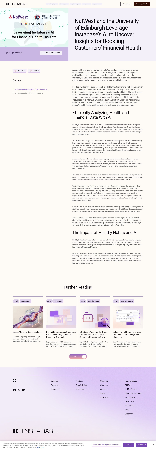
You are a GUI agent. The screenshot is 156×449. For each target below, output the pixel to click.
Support (55, 385)
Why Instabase (51, 4)
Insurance (129, 401)
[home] (17, 4)
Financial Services (133, 393)
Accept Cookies (141, 445)
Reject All (128, 445)
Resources (129, 406)
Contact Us (56, 389)
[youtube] (23, 389)
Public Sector (131, 389)
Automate (80, 389)
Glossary (129, 414)
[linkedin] (14, 389)
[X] (18, 389)
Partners (104, 397)
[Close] (153, 445)
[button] (64, 4)
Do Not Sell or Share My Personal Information (106, 445)
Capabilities (81, 385)
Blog (127, 410)
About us (104, 385)
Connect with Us (142, 4)
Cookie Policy (40, 447)
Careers (103, 389)
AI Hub (128, 385)
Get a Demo (127, 4)
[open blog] (28, 322)
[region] (78, 445)
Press (102, 393)
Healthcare (130, 397)
